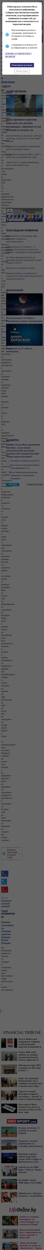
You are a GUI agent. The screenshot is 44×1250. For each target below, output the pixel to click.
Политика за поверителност (18, 53)
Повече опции (22, 71)
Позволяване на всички (22, 65)
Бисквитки (10, 56)
